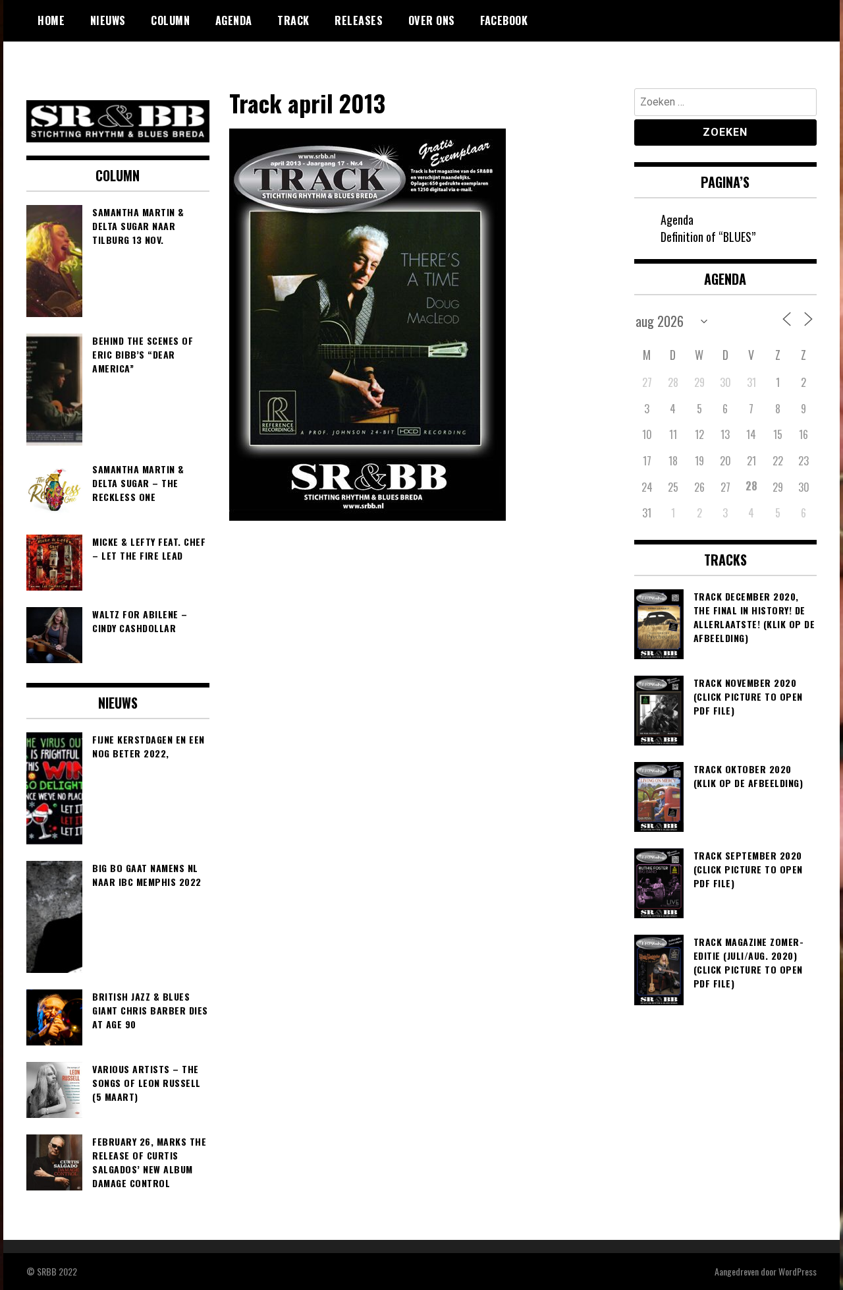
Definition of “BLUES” (708, 236)
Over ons (431, 20)
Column (170, 20)
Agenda (233, 20)
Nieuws (108, 20)
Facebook (504, 20)
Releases (359, 20)
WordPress (797, 1271)
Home (51, 20)
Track (293, 20)
